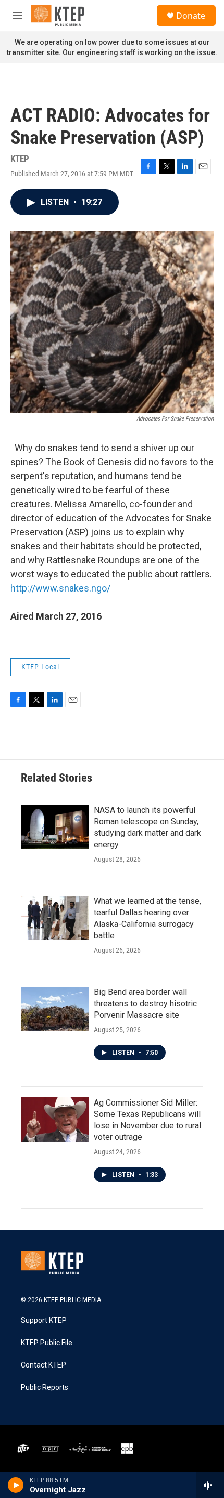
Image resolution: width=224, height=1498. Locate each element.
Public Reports (44, 1387)
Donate (190, 15)
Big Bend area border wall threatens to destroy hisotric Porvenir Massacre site (145, 1003)
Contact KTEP (43, 1365)
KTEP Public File (46, 1343)
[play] (15, 1485)
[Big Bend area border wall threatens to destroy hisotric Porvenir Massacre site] (55, 1009)
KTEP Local (40, 667)
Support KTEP (44, 1320)
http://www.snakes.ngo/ (60, 588)
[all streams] (210, 1485)
